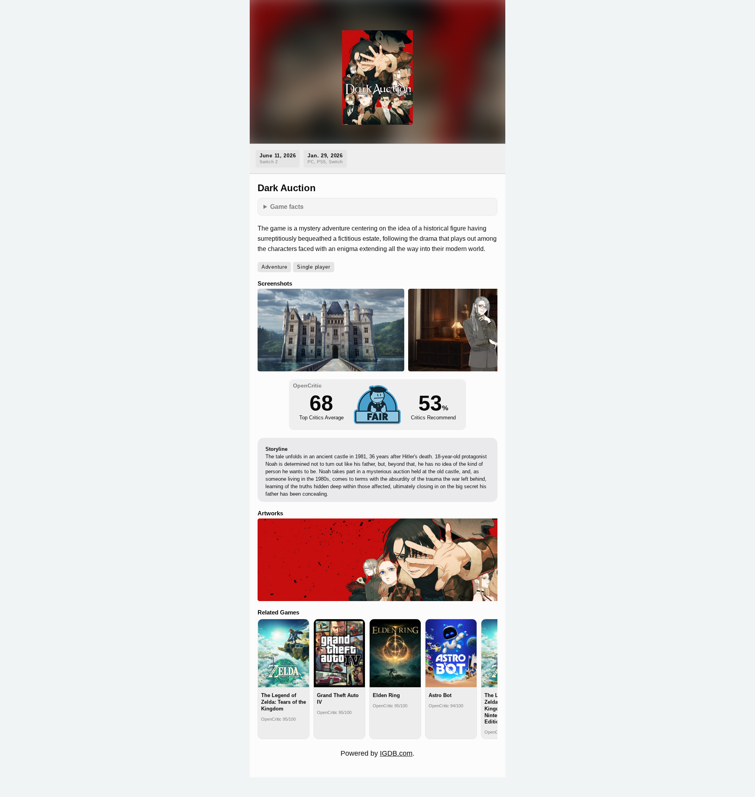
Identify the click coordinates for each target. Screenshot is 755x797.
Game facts (287, 206)
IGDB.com (396, 753)
